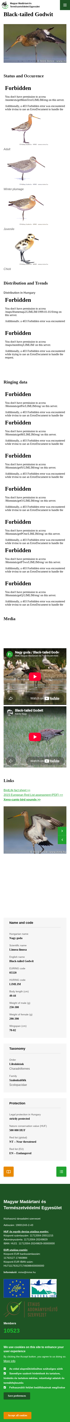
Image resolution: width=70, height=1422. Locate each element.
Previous (62, 839)
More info (9, 1361)
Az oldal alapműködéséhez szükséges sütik (36, 1368)
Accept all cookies (17, 1415)
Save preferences (17, 1395)
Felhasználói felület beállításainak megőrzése (37, 1387)
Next (62, 831)
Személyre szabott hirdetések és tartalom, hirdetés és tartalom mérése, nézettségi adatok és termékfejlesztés (34, 1378)
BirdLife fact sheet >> (17, 790)
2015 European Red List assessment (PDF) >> (33, 794)
